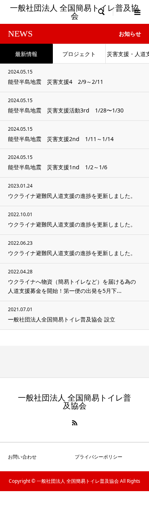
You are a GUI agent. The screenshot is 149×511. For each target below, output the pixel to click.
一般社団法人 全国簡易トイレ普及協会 (74, 12)
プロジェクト (79, 54)
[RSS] (74, 423)
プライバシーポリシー (98, 456)
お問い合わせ (22, 456)
